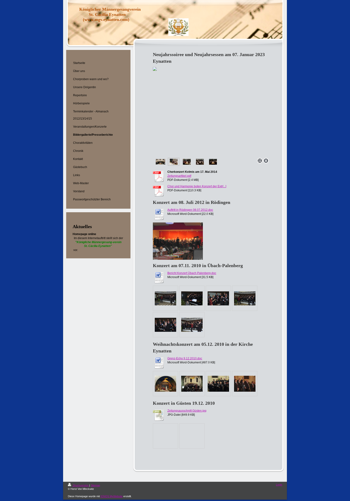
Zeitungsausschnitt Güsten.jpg (186, 410)
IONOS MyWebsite (111, 496)
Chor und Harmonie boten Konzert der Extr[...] (196, 186)
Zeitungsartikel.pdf (179, 176)
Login (279, 484)
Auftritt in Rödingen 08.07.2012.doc (190, 210)
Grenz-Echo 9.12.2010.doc (184, 358)
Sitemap (95, 485)
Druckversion (80, 485)
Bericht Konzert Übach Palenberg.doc (191, 273)
